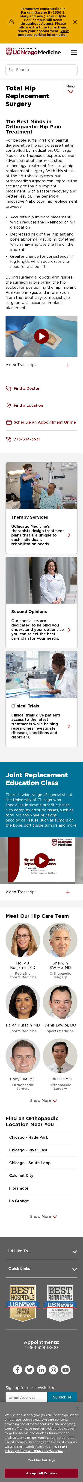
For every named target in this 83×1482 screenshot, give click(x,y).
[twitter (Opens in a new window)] (29, 1369)
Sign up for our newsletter (30, 1388)
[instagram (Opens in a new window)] (53, 1369)
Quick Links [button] (19, 1268)
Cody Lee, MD (23, 1084)
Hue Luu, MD (60, 1084)
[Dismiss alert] (75, 21)
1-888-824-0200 (41, 1344)
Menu (70, 86)
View (64, 31)
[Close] (77, 1408)
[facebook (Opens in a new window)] (17, 1369)
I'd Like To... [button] (19, 1251)
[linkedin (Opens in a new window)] (41, 1369)
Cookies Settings (41, 1460)
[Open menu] (74, 52)
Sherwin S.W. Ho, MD (60, 970)
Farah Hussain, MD (23, 1028)
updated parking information (43, 35)
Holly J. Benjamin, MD (22, 970)
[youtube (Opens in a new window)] (65, 1369)
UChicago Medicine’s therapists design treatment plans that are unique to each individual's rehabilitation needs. (37, 535)
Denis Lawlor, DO (60, 1028)
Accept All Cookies (41, 1473)
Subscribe (62, 1397)
